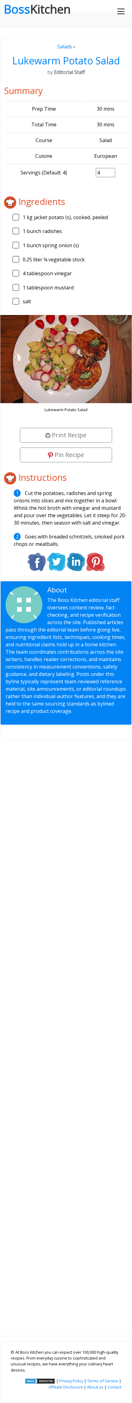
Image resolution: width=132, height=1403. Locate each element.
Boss (37, 9)
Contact (114, 1387)
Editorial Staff (91, 590)
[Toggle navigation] (121, 11)
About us (95, 1387)
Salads (64, 46)
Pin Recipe (68, 455)
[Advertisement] (66, 1030)
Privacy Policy (71, 1381)
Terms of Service (102, 1381)
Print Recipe (68, 435)
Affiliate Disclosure (66, 1387)
